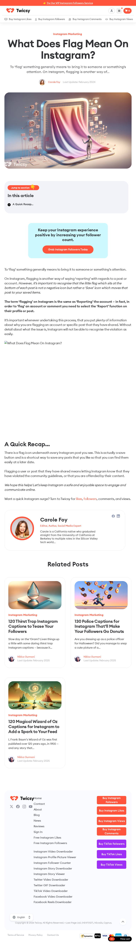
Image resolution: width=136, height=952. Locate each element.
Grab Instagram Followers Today (68, 249)
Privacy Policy (36, 935)
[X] (11, 806)
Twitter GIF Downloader (49, 885)
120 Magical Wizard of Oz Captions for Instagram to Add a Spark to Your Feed (33, 726)
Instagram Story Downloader (53, 868)
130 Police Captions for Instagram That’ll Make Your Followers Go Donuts (99, 626)
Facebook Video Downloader (53, 896)
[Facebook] (18, 806)
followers (90, 499)
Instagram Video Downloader (53, 851)
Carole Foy (54, 82)
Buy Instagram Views (121, 19)
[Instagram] (24, 806)
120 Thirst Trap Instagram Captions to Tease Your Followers (33, 626)
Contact (39, 803)
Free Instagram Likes (47, 837)
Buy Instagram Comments (87, 19)
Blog (37, 815)
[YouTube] (30, 806)
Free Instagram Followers (50, 843)
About (38, 809)
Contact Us (53, 935)
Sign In (38, 832)
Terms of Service (16, 935)
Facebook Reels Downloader (53, 902)
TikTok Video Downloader (51, 891)
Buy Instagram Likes (20, 19)
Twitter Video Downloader (51, 879)
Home (38, 798)
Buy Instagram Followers (51, 19)
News (37, 820)
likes (79, 499)
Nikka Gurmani (26, 656)
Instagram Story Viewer (49, 874)
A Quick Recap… (23, 204)
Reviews (39, 826)
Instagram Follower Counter (52, 863)
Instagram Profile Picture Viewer (55, 857)
